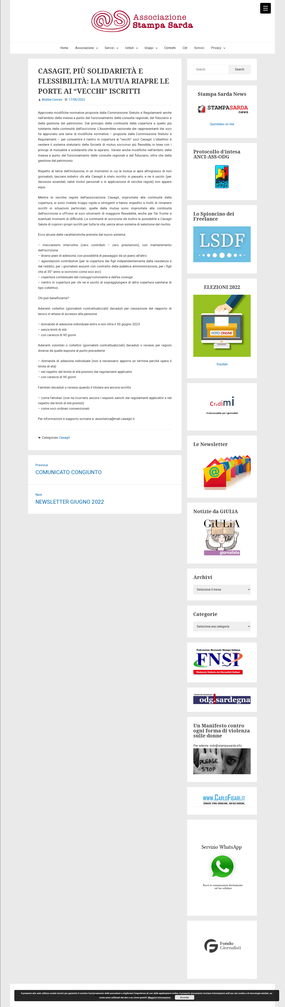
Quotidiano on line (222, 124)
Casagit (64, 437)
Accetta (184, 997)
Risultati (222, 364)
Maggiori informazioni (159, 997)
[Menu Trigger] (265, 8)
